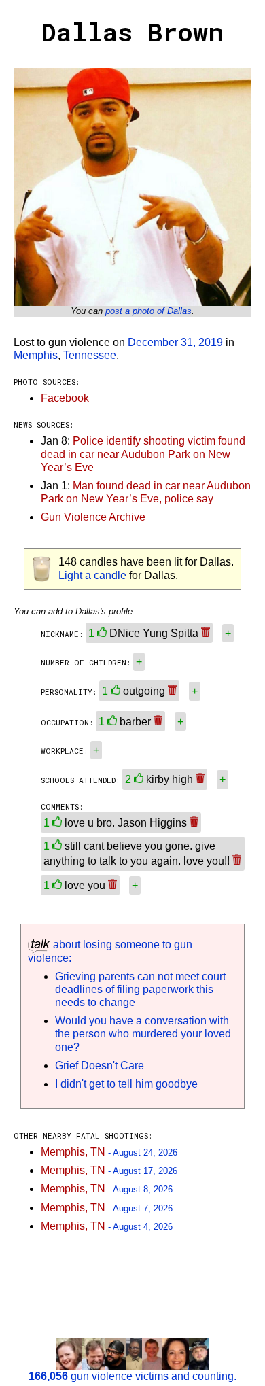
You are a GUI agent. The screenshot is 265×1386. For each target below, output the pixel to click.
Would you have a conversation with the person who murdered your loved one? (143, 1033)
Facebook (65, 398)
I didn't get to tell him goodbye (126, 1084)
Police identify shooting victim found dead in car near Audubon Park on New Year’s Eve (143, 453)
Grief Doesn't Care (99, 1065)
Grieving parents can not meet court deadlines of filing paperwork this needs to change (140, 989)
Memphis (36, 355)
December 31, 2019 (175, 342)
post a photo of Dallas (148, 311)
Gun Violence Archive (93, 517)
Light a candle (92, 575)
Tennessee (89, 355)
